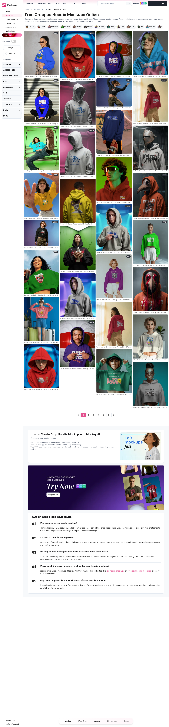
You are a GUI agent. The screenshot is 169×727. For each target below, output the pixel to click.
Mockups (29, 3)
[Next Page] (113, 415)
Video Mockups (44, 3)
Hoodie (44, 9)
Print (6, 81)
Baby (5, 110)
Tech (5, 93)
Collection (75, 3)
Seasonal (8, 104)
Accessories (9, 70)
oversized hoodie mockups (139, 571)
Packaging (8, 87)
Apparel (7, 64)
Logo (5, 116)
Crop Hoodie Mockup (57, 9)
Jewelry (7, 99)
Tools (83, 3)
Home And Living (10, 76)
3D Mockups (61, 3)
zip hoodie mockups (115, 571)
